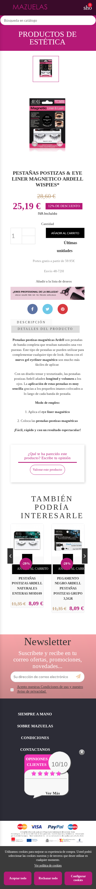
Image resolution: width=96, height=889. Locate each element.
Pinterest (63, 309)
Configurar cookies (78, 878)
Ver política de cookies (48, 865)
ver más (53, 793)
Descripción (31, 322)
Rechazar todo (48, 878)
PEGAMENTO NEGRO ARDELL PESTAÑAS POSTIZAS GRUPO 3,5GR (68, 588)
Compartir (32, 309)
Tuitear (47, 309)
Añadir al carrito (65, 233)
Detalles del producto (45, 329)
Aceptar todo (17, 878)
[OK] (78, 676)
